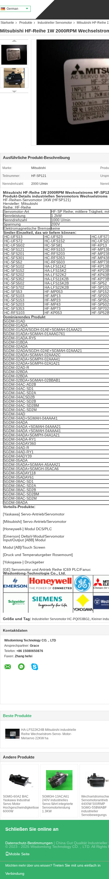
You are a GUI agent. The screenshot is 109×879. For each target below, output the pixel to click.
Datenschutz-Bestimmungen (29, 843)
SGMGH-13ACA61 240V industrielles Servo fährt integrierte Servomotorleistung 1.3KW (57, 804)
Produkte (25, 23)
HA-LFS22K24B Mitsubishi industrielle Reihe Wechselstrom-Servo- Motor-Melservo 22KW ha (48, 734)
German (12, 9)
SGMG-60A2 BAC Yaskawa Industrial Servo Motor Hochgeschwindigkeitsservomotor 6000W (20, 804)
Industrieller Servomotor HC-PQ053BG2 (60, 619)
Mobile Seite (19, 854)
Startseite (7, 23)
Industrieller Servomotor (55, 23)
